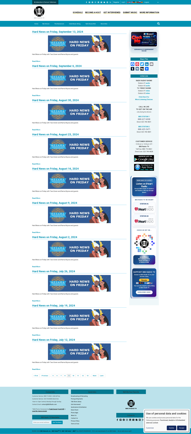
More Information (149, 12)
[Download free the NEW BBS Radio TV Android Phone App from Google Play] (144, 158)
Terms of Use (75, 424)
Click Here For (144, 97)
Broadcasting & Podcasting (79, 396)
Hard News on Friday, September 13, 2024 (57, 31)
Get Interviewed (111, 12)
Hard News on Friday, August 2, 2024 (54, 237)
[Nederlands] (130, 2)
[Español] (142, 2)
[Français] (132, 2)
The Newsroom (59, 24)
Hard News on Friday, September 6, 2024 (57, 66)
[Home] (39, 12)
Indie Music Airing (74, 24)
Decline (171, 428)
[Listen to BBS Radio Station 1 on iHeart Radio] (144, 209)
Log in (123, 2)
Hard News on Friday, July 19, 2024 (53, 305)
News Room (74, 410)
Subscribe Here (144, 292)
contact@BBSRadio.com (49, 404)
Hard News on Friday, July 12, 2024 (53, 339)
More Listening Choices (144, 99)
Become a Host (93, 12)
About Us (73, 415)
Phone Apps (74, 412)
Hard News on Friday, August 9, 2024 (54, 202)
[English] (128, 2)
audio (148, 83)
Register (116, 2)
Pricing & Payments (77, 399)
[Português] (138, 2)
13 (88, 375)
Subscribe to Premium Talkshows (46, 2)
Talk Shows (45, 24)
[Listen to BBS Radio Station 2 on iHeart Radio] (144, 221)
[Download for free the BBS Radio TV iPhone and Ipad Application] (144, 167)
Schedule (78, 12)
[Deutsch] (134, 2)
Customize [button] (150, 428)
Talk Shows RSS (90, 24)
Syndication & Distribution (79, 407)
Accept (181, 428)
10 (74, 375)
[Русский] (140, 2)
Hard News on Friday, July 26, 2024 (53, 271)
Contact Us (74, 418)
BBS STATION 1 (144, 116)
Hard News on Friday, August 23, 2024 (55, 134)
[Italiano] (136, 2)
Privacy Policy (75, 421)
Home (36, 24)
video (148, 91)
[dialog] (167, 421)
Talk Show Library (76, 401)
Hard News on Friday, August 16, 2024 (55, 168)
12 (83, 375)
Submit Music (130, 12)
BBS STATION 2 (144, 127)
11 (78, 375)
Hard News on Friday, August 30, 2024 (55, 100)
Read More (36, 61)
